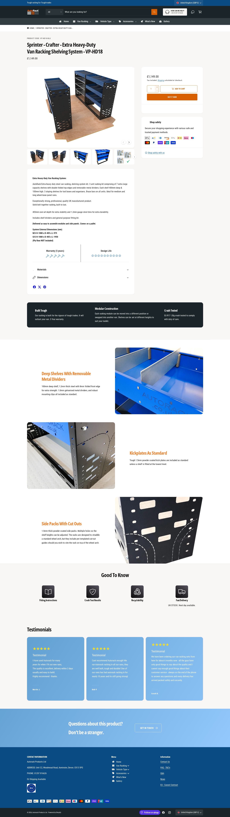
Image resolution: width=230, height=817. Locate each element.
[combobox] (111, 12)
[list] (115, 596)
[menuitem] (64, 21)
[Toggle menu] (128, 765)
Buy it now (172, 97)
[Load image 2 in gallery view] (59, 157)
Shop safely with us (156, 152)
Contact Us (165, 761)
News (162, 779)
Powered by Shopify (54, 812)
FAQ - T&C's (165, 767)
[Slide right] (129, 142)
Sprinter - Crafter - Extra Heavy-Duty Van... (54, 28)
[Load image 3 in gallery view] (81, 157)
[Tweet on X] (39, 287)
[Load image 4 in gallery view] (102, 157)
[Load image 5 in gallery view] (124, 157)
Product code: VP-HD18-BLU (39, 38)
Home (32, 28)
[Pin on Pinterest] (44, 287)
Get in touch (147, 728)
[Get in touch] (192, 12)
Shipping (161, 80)
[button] (200, 12)
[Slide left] (123, 142)
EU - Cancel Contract (169, 785)
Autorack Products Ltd (39, 812)
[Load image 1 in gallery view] (37, 157)
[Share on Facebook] (34, 287)
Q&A (162, 773)
